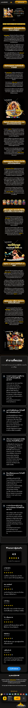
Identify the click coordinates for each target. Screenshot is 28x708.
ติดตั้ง (17, 698)
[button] (11, 2)
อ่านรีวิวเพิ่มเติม (14, 668)
